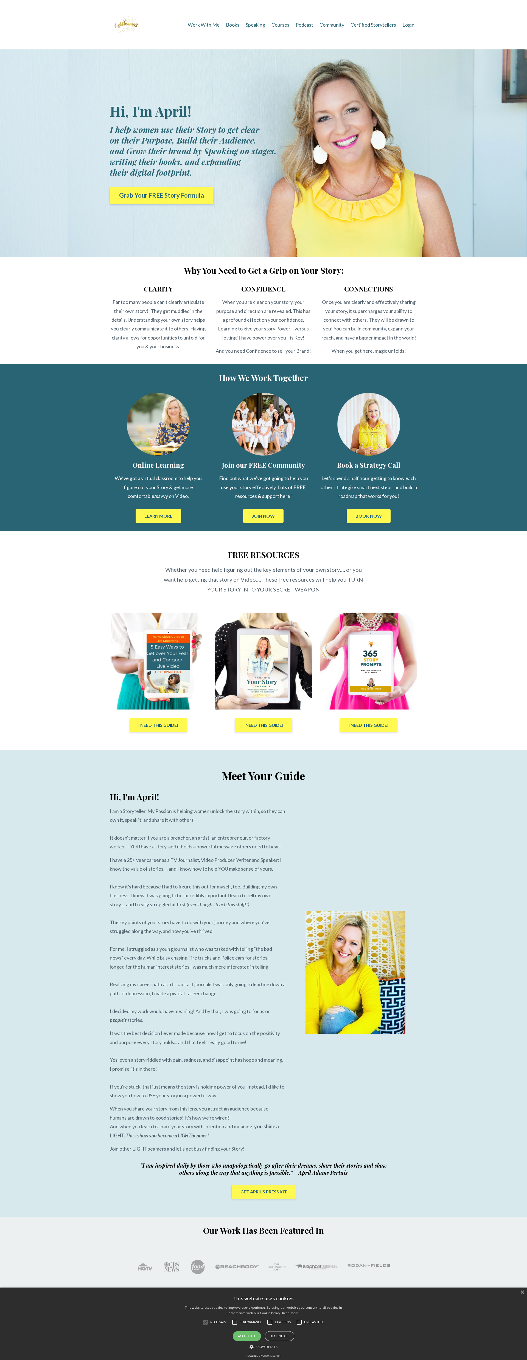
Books (232, 25)
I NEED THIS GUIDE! (158, 725)
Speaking (255, 25)
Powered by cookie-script (263, 1356)
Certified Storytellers (373, 25)
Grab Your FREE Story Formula (161, 195)
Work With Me (204, 25)
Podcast (304, 25)
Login (408, 25)
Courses (280, 25)
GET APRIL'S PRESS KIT (263, 1191)
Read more (290, 1313)
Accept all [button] (247, 1336)
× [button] (522, 1292)
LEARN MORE (158, 515)
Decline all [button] (279, 1336)
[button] (263, 1347)
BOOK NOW (368, 515)
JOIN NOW (263, 515)
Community (331, 25)
